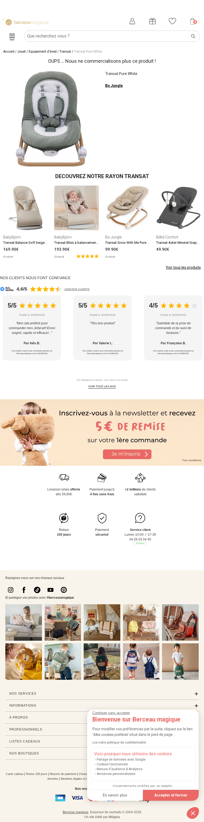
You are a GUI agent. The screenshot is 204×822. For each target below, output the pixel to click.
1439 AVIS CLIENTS (77, 289)
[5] (87, 255)
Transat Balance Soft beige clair (27, 243)
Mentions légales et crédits (78, 778)
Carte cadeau (14, 773)
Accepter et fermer (171, 795)
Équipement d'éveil (43, 51)
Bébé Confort (167, 237)
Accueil (8, 51)
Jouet (21, 51)
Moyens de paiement (63, 773)
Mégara (114, 817)
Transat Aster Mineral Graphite (179, 243)
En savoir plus (115, 795)
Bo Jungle (114, 85)
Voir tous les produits (183, 267)
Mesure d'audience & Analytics (119, 769)
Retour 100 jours (36, 773)
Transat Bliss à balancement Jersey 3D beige (88, 243)
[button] (192, 813)
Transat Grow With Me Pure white (130, 243)
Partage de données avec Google (121, 759)
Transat (65, 51)
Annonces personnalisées (116, 774)
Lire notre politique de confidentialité (119, 742)
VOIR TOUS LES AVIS (102, 386)
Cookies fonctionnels (112, 764)
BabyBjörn (12, 237)
